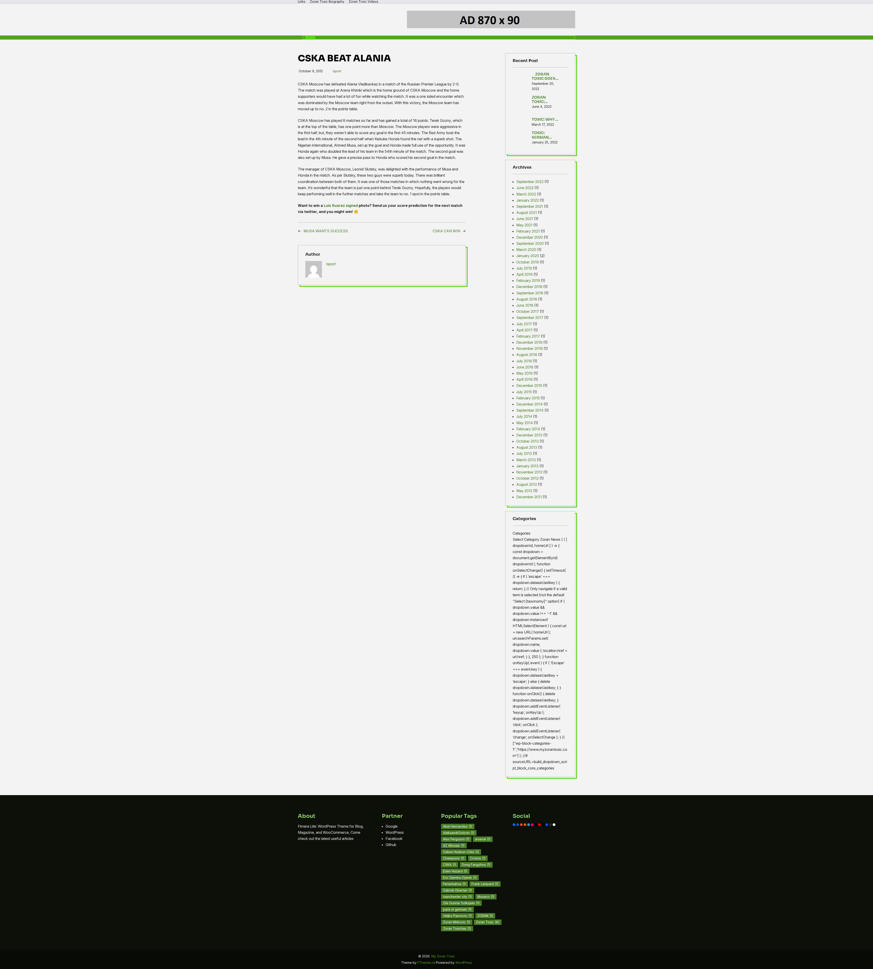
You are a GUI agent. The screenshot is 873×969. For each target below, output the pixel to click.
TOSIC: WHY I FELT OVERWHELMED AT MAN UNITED (544, 117)
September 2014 (530, 410)
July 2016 (524, 361)
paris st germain (457, 909)
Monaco (485, 897)
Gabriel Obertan (457, 890)
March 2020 (526, 249)
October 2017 (527, 311)
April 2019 (524, 274)
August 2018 (526, 299)
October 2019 (527, 262)
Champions (453, 858)
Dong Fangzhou (476, 864)
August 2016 (526, 354)
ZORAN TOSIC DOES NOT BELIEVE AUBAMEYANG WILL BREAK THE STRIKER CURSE (545, 76)
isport (337, 71)
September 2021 (529, 206)
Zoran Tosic (487, 922)
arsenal (483, 839)
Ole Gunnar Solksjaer (461, 903)
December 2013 (529, 435)
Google (392, 826)
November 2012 (529, 472)
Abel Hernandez (457, 826)
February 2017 (528, 336)
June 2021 (524, 218)
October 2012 (527, 478)
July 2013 (524, 453)
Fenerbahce (454, 884)
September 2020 (530, 243)
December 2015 (529, 385)
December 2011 (529, 497)
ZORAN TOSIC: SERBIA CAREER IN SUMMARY (542, 99)
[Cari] (310, 37)
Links (301, 1)
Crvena (478, 858)
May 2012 (524, 490)
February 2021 (528, 231)
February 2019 (528, 280)
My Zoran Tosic (443, 956)
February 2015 (528, 398)
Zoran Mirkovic (456, 922)
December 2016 (529, 342)
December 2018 (529, 286)
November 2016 (529, 348)
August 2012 (526, 484)
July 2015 (524, 392)
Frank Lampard (485, 884)
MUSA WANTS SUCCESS (326, 231)
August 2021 (526, 212)
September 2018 (529, 293)
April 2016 (524, 379)
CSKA (449, 864)
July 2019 (524, 268)
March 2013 (526, 460)
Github (391, 844)
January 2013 (527, 466)
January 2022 (527, 200)
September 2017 (529, 317)
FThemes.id (426, 962)
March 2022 (526, 194)
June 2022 (525, 187)
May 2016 (524, 373)
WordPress (395, 832)
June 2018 (524, 305)
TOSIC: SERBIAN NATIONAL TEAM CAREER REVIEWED (545, 135)
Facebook (394, 838)
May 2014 (524, 423)
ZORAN (485, 916)
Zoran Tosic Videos (363, 1)
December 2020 (529, 237)
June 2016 (524, 367)
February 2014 (528, 429)
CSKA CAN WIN (446, 231)
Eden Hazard (455, 871)
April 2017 (524, 330)
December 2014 (529, 404)
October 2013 (527, 441)
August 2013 (526, 447)
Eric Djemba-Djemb (460, 877)
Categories (521, 533)
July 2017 (524, 324)
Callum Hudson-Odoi (461, 852)
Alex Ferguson (456, 839)
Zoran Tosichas (457, 928)
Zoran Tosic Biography (327, 1)
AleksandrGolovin (458, 833)
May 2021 (524, 225)
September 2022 (530, 181)
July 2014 (524, 416)
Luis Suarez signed (341, 205)
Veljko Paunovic (457, 916)
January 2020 (527, 255)
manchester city (457, 897)
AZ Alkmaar (454, 845)
